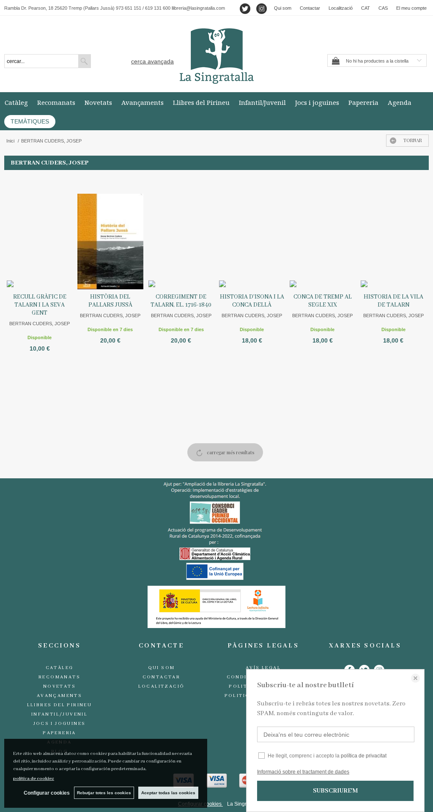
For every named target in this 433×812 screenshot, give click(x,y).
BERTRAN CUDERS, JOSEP (39, 323)
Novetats (98, 102)
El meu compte (411, 8)
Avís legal (263, 668)
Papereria (363, 102)
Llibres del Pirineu (201, 102)
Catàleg (16, 102)
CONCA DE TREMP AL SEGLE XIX (322, 301)
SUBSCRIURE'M (335, 791)
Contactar (310, 8)
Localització (341, 8)
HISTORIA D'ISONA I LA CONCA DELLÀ (252, 301)
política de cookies (33, 779)
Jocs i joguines (317, 102)
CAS (383, 8)
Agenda (399, 102)
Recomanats (56, 102)
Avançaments (142, 102)
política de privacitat (363, 756)
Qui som (282, 8)
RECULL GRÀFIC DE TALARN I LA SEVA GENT (39, 305)
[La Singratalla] (216, 56)
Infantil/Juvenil (262, 102)
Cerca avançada (152, 61)
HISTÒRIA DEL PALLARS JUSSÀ (110, 301)
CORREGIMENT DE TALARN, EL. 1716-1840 (181, 301)
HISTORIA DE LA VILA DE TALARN (393, 301)
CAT (365, 8)
